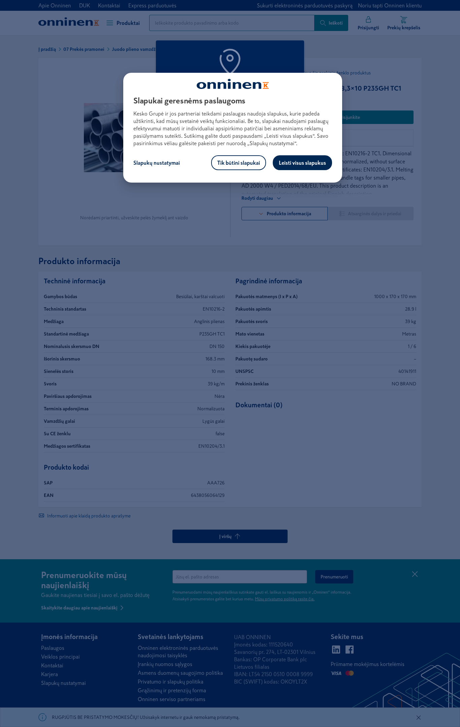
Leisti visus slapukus (302, 162)
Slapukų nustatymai (156, 162)
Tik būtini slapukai (238, 162)
